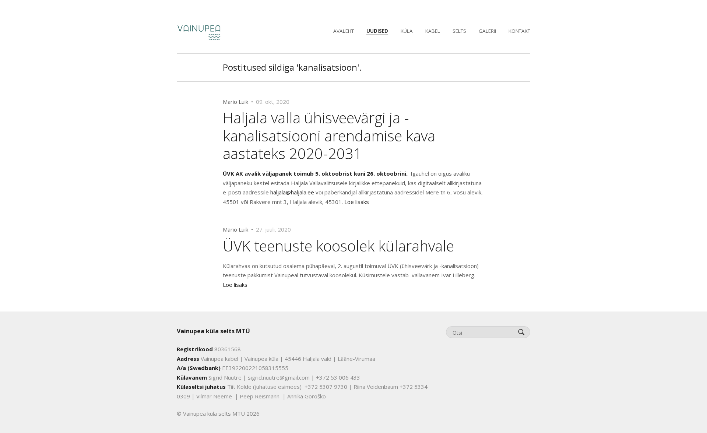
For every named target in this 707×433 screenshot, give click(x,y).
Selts (459, 31)
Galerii (487, 31)
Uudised (377, 31)
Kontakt (519, 31)
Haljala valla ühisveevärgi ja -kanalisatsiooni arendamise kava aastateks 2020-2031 (329, 135)
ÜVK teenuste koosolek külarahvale (338, 246)
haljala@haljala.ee (292, 192)
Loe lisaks (356, 201)
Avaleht (343, 31)
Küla (407, 31)
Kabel (432, 31)
